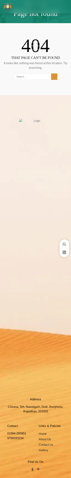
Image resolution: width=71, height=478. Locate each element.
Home (43, 433)
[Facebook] (32, 469)
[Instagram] (38, 469)
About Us (45, 439)
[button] (66, 7)
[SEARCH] (54, 76)
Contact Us (46, 444)
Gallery (43, 450)
